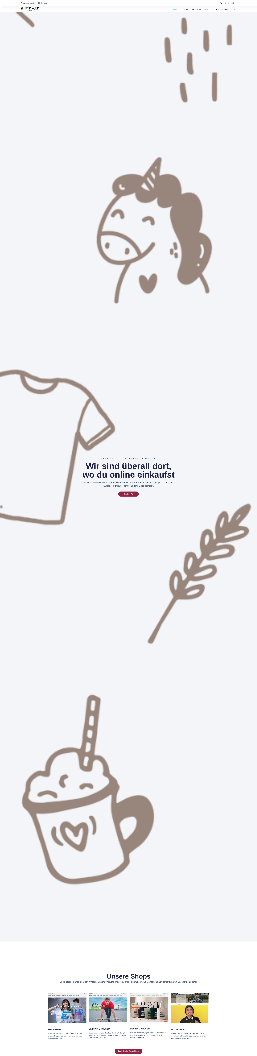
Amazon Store (177, 1029)
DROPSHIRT (54, 1029)
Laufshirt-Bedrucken (99, 1029)
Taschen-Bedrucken (140, 1028)
